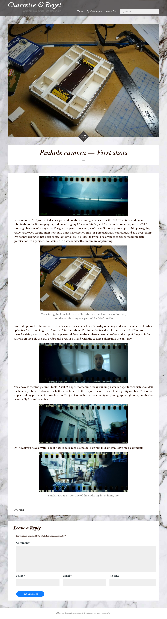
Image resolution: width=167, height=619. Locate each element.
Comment (23, 542)
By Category (93, 11)
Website (114, 575)
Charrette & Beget (35, 5)
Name (20, 575)
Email (67, 575)
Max (21, 509)
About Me (111, 11)
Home (80, 11)
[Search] (122, 11)
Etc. (83, 161)
